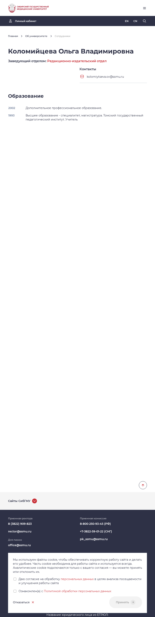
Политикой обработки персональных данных (77, 591)
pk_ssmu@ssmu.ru (94, 539)
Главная (13, 36)
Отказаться (21, 602)
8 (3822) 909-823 (20, 524)
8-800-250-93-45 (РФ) (95, 524)
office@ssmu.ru (19, 545)
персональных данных (77, 579)
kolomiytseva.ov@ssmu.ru (105, 77)
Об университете (36, 36)
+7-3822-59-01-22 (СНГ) (96, 531)
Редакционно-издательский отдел (77, 61)
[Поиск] (144, 21)
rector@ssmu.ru (19, 531)
